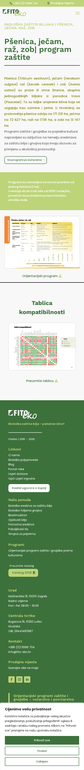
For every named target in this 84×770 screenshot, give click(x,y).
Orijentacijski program (40, 276)
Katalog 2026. (22, 573)
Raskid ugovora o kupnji (29, 488)
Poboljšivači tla (18, 529)
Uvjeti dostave (18, 474)
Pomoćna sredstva (21, 524)
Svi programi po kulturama (24, 160)
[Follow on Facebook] (11, 679)
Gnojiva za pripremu (22, 534)
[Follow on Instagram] (19, 679)
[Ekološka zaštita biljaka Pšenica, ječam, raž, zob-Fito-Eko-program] (42, 267)
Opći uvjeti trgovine (21, 479)
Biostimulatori (17, 515)
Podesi (42, 751)
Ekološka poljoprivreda (23, 460)
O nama (14, 455)
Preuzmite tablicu (40, 381)
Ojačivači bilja (17, 520)
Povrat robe (16, 469)
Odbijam (42, 762)
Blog (11, 464)
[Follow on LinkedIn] (27, 679)
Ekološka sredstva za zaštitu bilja (30, 506)
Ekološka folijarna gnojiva (25, 510)
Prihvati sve (42, 740)
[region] (42, 736)
